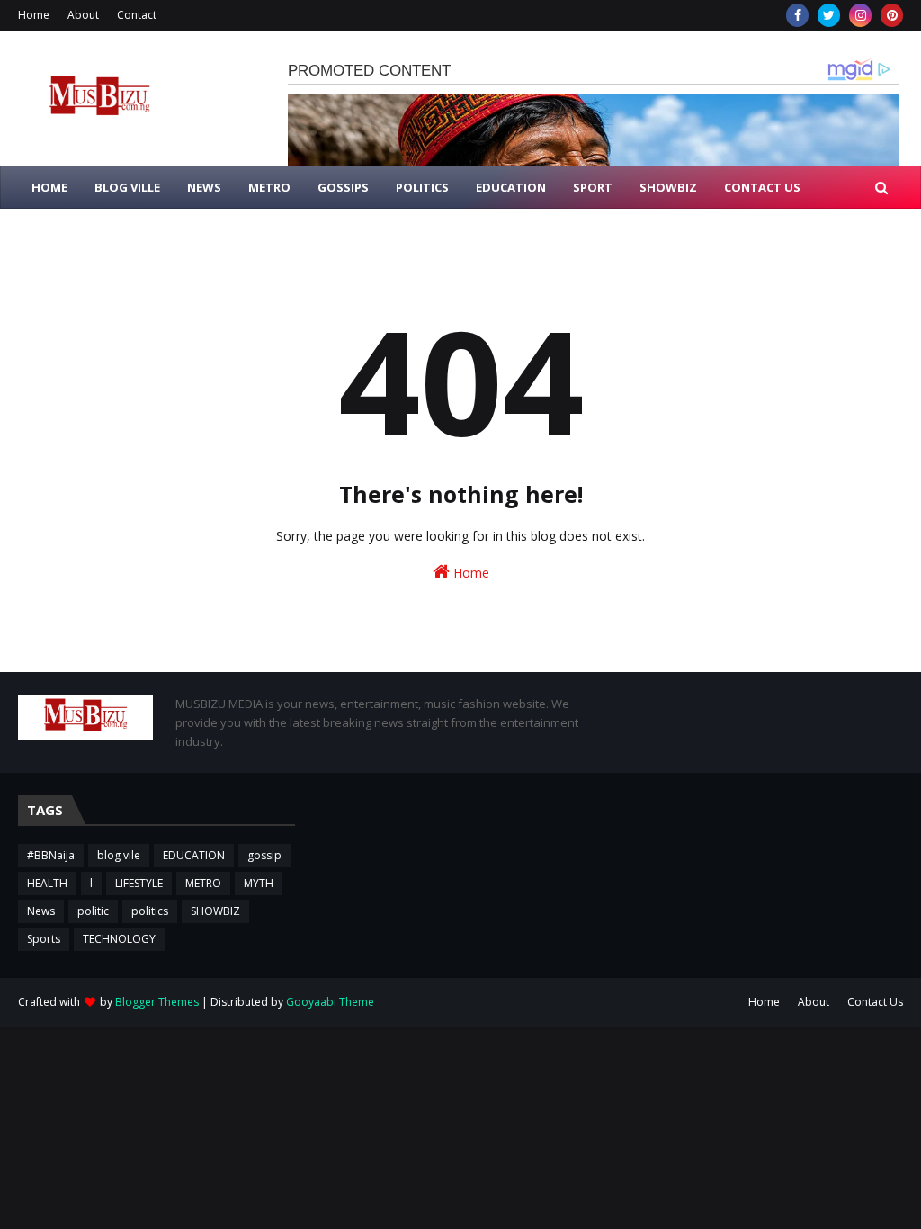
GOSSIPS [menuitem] (343, 187)
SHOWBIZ (215, 911)
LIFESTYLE (139, 883)
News (41, 911)
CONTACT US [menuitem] (762, 187)
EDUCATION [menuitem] (511, 187)
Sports (43, 938)
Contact (136, 14)
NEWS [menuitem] (204, 187)
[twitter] (829, 15)
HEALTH (47, 883)
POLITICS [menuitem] (422, 187)
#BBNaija (51, 855)
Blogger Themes (157, 1001)
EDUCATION (194, 855)
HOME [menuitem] (49, 187)
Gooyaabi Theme (330, 1001)
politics (149, 911)
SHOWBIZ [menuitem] (668, 187)
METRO (203, 883)
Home (33, 14)
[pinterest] (892, 15)
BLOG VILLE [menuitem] (127, 187)
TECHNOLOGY (119, 938)
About (83, 14)
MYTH (258, 883)
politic (93, 911)
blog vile (118, 855)
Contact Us (875, 1001)
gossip (264, 855)
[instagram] (860, 15)
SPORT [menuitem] (593, 187)
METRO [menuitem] (269, 187)
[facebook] (797, 15)
